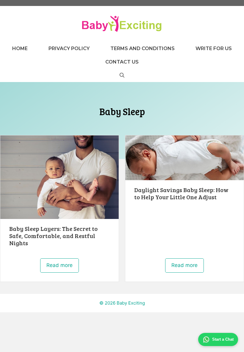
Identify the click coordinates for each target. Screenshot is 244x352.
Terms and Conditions (142, 48)
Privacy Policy (69, 48)
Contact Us (122, 62)
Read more (59, 265)
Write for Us (213, 48)
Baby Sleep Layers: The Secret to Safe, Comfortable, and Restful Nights (53, 235)
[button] (122, 75)
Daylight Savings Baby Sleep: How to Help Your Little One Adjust (181, 193)
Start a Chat (223, 339)
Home (20, 48)
